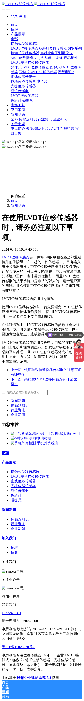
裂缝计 (16, 495)
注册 (22, 16)
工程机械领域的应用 (63, 434)
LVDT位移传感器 (15, 257)
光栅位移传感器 (23, 486)
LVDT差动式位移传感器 (30, 476)
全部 (14, 39)
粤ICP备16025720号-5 (18, 647)
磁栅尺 (16, 500)
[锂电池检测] (22, 438)
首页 (14, 25)
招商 (14, 552)
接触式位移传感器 (25, 472)
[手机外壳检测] (24, 443)
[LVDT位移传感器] (42, 4)
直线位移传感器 (23, 481)
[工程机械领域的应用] (29, 434)
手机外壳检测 (47, 443)
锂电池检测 (42, 438)
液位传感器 (20, 491)
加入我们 (9, 538)
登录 (14, 16)
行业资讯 (18, 410)
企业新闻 (18, 415)
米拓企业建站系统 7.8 (34, 678)
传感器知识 (20, 405)
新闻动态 (18, 205)
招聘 (5, 453)
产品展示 (9, 462)
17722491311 (11, 613)
